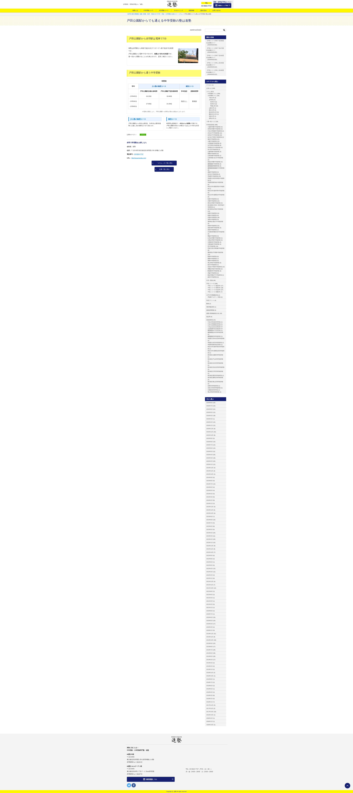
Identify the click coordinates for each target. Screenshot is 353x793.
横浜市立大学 (213, 114)
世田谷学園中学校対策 (214, 129)
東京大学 (211, 110)
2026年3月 (209, 419)
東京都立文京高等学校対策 (215, 363)
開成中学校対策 (212, 256)
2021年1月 (209, 607)
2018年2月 (209, 698)
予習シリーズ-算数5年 (214, 292)
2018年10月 (209, 676)
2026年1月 (209, 425)
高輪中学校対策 (212, 273)
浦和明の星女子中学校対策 (215, 221)
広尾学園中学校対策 (213, 155)
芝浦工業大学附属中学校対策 (216, 248)
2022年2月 (209, 575)
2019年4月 (209, 659)
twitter (129, 785)
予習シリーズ (210, 283)
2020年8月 (209, 611)
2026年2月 (209, 422)
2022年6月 (209, 562)
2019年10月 (209, 640)
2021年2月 (209, 604)
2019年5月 (209, 656)
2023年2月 (209, 539)
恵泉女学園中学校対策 (214, 162)
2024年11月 (209, 471)
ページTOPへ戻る (347, 785)
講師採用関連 (210, 310)
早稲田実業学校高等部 (214, 344)
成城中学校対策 (212, 172)
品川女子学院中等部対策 (215, 137)
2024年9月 (209, 477)
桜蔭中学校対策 (212, 215)
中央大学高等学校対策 (214, 326)
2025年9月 (209, 438)
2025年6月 (209, 448)
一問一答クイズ (210, 121)
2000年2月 (209, 718)
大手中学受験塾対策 (212, 295)
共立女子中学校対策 (213, 133)
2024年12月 (209, 467)
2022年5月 (209, 565)
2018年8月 (209, 679)
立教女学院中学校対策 (214, 240)
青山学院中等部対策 (213, 262)
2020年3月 (209, 627)
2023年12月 (209, 506)
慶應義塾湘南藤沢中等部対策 (216, 168)
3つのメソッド (178, 10)
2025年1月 (209, 464)
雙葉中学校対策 (212, 260)
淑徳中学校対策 (212, 229)
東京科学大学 (213, 112)
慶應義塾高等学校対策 (214, 336)
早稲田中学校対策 (213, 176)
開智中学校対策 (212, 258)
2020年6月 (209, 617)
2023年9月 (209, 516)
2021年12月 (209, 581)
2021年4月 (209, 597)
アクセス (209, 85)
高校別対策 (209, 320)
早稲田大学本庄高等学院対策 (216, 338)
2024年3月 (209, 497)
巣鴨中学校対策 (212, 153)
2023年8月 (209, 519)
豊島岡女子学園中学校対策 (215, 252)
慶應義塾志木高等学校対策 (215, 332)
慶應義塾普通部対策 (213, 166)
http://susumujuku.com (138, 158)
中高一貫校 (209, 280)
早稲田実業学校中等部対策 (215, 182)
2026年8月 (209, 402)
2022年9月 (209, 555)
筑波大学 (211, 116)
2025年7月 (209, 445)
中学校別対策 (210, 124)
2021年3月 (209, 601)
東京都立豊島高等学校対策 (215, 377)
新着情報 (191, 10)
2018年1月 (209, 702)
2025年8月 (209, 441)
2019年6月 (209, 653)
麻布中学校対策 (212, 277)
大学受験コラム (212, 95)
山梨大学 (211, 108)
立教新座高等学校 (213, 390)
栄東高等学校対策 (213, 386)
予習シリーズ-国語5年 (214, 285)
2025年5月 (209, 451)
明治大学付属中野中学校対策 (216, 190)
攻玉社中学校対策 (213, 174)
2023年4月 (209, 533)
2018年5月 (209, 689)
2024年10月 (209, 474)
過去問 (208, 316)
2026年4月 (209, 415)
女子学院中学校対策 (213, 145)
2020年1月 (209, 630)
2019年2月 (209, 666)
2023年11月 (209, 510)
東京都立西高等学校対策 (215, 375)
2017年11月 (209, 708)
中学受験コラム (212, 93)
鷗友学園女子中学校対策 (215, 275)
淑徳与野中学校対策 (213, 227)
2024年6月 (209, 487)
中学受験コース (148, 10)
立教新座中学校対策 (213, 242)
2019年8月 (209, 646)
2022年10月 (209, 552)
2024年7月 (209, 484)
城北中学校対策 (212, 139)
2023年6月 (209, 526)
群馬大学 (211, 118)
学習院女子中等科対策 (214, 147)
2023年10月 (209, 513)
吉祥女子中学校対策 (213, 135)
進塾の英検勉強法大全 (212, 313)
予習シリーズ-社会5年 (214, 289)
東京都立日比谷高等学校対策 (216, 367)
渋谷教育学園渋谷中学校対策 (216, 232)
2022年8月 (209, 559)
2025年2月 (209, 461)
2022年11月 (209, 549)
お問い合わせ (216, 10)
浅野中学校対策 (212, 219)
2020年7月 (209, 614)
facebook (134, 785)
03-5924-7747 (138, 154)
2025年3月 (209, 458)
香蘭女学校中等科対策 (214, 269)
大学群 (211, 99)
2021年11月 (209, 585)
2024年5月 (209, 490)
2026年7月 (209, 406)
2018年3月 (209, 695)
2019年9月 (209, 643)
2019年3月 (209, 663)
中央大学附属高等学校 (214, 324)
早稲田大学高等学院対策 (215, 342)
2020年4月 (209, 624)
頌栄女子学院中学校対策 (215, 266)
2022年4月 (209, 568)
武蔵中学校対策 (212, 217)
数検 (207, 303)
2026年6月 (209, 409)
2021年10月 (209, 588)
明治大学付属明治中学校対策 (216, 195)
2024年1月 (209, 503)
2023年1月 (209, 542)
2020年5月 (209, 620)
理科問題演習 (210, 307)
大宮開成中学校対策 (213, 143)
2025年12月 (209, 428)
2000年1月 (209, 721)
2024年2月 (209, 500)
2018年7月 (209, 682)
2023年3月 (209, 536)
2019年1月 (209, 669)
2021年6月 (209, 594)
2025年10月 (209, 435)
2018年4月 (209, 692)
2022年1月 (209, 578)
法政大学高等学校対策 (214, 388)
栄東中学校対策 (212, 213)
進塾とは (135, 10)
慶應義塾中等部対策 (213, 164)
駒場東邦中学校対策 (213, 271)
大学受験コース (164, 10)
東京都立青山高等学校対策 (215, 381)
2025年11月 (209, 432)
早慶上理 (212, 106)
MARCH (212, 102)
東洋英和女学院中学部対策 (215, 209)
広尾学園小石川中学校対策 (215, 157)
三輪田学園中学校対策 (214, 127)
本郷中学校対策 (212, 201)
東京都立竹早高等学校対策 (215, 371)
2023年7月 (209, 523)
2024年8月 (209, 480)
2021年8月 (209, 591)
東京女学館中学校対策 (214, 203)
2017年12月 (209, 705)
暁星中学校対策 (212, 199)
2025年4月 (209, 454)
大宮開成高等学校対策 (214, 328)
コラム (143, 134)
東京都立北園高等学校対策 (215, 355)
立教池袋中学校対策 (213, 244)
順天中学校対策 (212, 264)
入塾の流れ (203, 10)
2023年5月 (209, 529)
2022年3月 (209, 571)
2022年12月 (209, 545)
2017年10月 (209, 711)
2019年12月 (209, 633)
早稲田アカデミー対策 (214, 297)
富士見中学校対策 (213, 149)
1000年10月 (209, 724)
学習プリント (210, 300)
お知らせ (209, 88)
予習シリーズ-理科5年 (214, 287)
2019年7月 (209, 650)
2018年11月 (209, 672)
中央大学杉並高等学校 (214, 322)
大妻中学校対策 (212, 141)
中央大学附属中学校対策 (215, 131)
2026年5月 (209, 412)
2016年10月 (209, 715)
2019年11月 (209, 637)
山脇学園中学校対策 (213, 151)
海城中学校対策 (212, 225)
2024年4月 (209, 493)
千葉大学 (211, 97)
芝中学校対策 (211, 246)
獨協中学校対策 (212, 236)
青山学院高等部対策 (213, 392)
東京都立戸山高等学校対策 (215, 359)
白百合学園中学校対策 (214, 238)
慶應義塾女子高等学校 (214, 330)
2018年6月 (209, 685)
